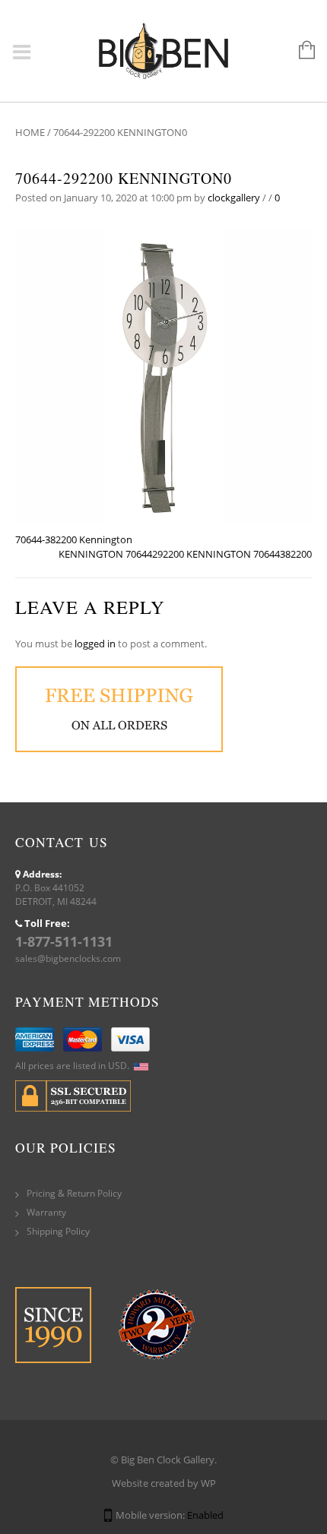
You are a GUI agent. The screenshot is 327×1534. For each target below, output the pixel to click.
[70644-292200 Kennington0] (163, 375)
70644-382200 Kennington (73, 539)
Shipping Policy (58, 1231)
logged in (95, 643)
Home (30, 132)
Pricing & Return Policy (74, 1193)
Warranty (46, 1212)
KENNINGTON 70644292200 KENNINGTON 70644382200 (185, 554)
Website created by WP (164, 1483)
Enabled (205, 1515)
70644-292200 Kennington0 (123, 178)
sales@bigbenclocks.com (68, 958)
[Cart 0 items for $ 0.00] (299, 51)
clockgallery (234, 197)
